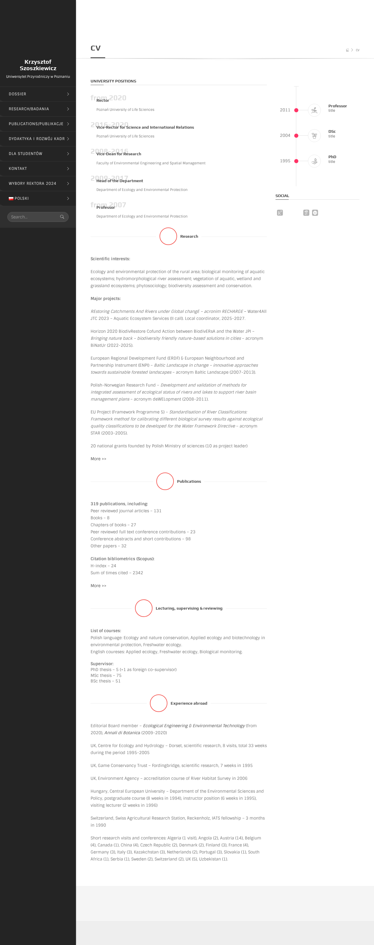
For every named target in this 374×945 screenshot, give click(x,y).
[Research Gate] (280, 212)
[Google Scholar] (306, 212)
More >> (98, 458)
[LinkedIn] (323, 214)
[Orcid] (315, 212)
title (331, 110)
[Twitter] (297, 214)
